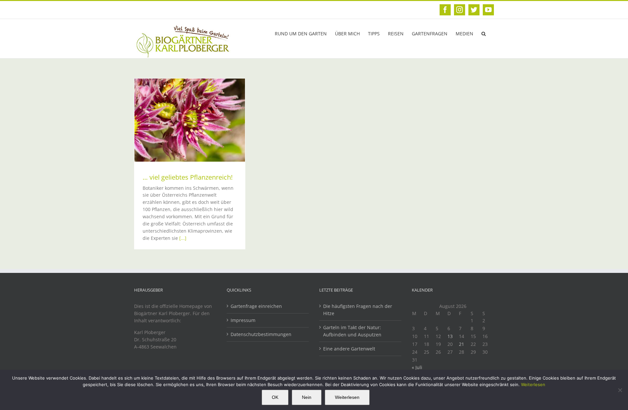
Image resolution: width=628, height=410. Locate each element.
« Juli (417, 367)
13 (450, 336)
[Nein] (620, 390)
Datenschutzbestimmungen (261, 334)
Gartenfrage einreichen (256, 306)
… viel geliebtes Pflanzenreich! (188, 177)
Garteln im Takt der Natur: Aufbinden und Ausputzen (352, 331)
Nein (306, 397)
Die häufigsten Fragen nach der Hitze (357, 309)
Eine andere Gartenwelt (349, 349)
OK (275, 397)
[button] (483, 33)
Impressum (243, 320)
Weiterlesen (533, 384)
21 (461, 344)
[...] (182, 238)
